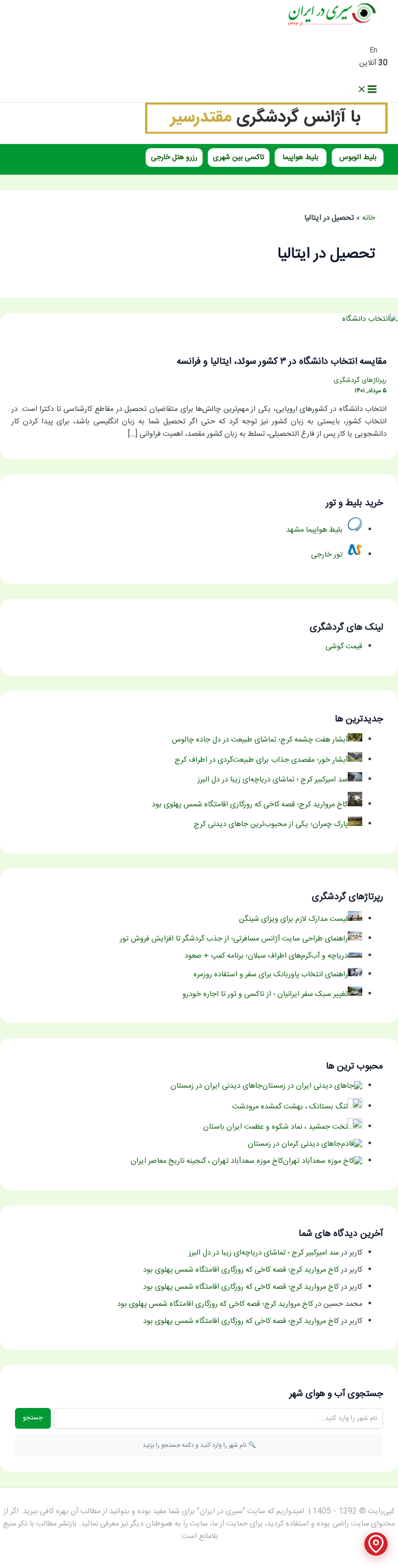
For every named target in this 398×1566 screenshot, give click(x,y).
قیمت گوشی (343, 646)
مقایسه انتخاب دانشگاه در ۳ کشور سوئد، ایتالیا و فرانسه (282, 361)
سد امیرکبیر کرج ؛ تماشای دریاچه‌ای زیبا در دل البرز (264, 1253)
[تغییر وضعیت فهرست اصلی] (367, 90)
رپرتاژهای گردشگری (360, 380)
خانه (368, 218)
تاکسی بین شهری (238, 157)
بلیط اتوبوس (357, 157)
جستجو (33, 1417)
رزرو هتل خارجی (174, 157)
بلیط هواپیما (300, 157)
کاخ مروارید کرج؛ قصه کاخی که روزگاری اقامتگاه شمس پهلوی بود (241, 1270)
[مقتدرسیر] (266, 132)
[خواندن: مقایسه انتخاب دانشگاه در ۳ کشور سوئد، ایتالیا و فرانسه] (370, 319)
